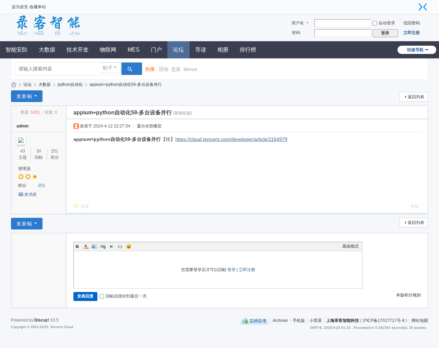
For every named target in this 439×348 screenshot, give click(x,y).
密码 (296, 32)
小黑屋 (315, 320)
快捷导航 (415, 49)
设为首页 (20, 6)
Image (94, 246)
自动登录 (387, 23)
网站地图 (420, 320)
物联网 (108, 50)
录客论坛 (13, 85)
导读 (200, 50)
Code (120, 246)
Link (102, 246)
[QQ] (254, 320)
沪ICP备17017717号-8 (384, 320)
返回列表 (416, 96)
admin (22, 126)
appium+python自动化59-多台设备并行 (126, 84)
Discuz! (41, 320)
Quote (111, 246)
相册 (222, 50)
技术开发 (77, 50)
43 (22, 151)
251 (54, 151)
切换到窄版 (423, 7)
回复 (85, 206)
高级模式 (350, 246)
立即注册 (411, 32)
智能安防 (16, 50)
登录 (231, 269)
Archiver (280, 320)
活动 (163, 69)
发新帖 (24, 96)
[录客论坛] (59, 24)
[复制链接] (182, 113)
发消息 (30, 194)
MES (134, 50)
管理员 (24, 168)
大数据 (47, 50)
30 (38, 151)
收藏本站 (37, 6)
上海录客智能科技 (342, 320)
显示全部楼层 (149, 126)
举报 (415, 206)
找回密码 (411, 23)
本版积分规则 (408, 295)
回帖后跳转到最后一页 (126, 296)
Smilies (128, 246)
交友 (176, 69)
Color (85, 246)
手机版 (299, 320)
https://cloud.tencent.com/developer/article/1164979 (231, 139)
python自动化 (70, 84)
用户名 (298, 23)
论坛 (178, 50)
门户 (156, 50)
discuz (190, 69)
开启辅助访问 (414, 5)
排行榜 (248, 50)
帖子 (107, 67)
